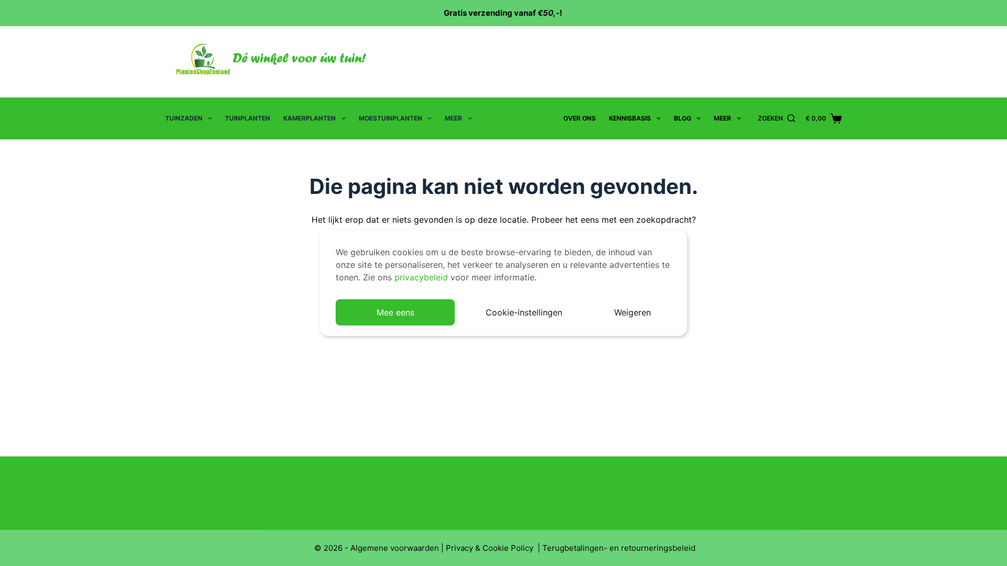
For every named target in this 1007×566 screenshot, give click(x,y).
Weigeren (632, 312)
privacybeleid (421, 277)
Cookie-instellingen (524, 312)
